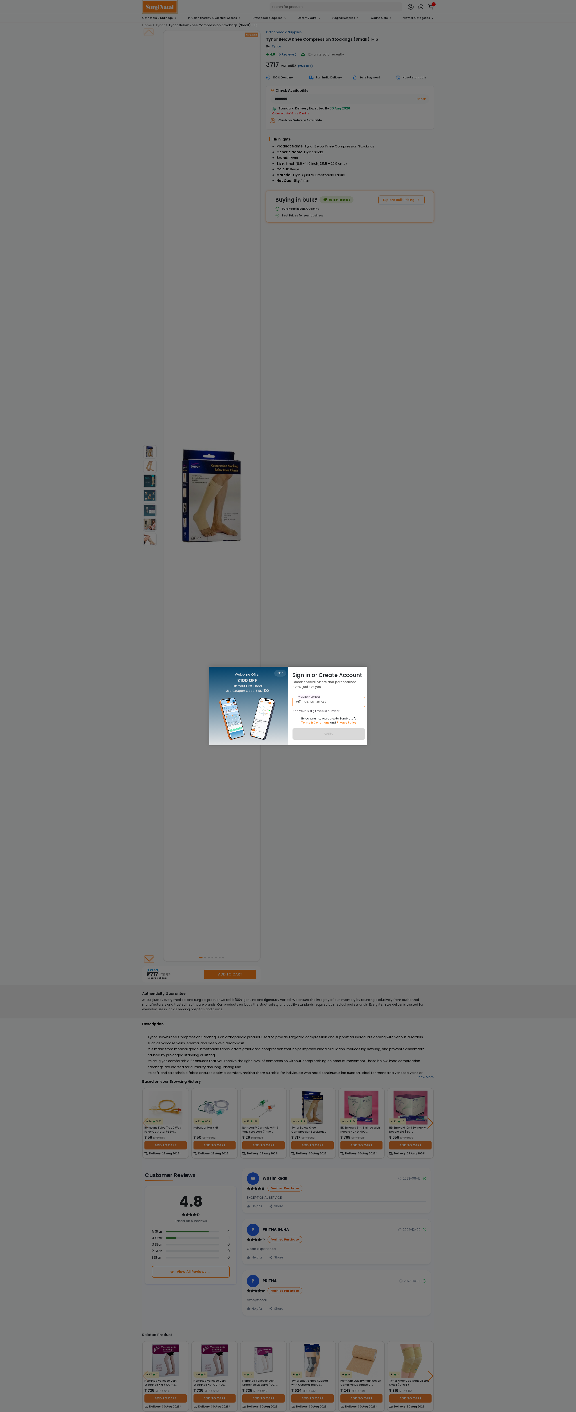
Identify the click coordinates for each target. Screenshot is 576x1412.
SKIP (280, 673)
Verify (328, 734)
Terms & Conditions (315, 723)
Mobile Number (309, 697)
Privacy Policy (346, 723)
